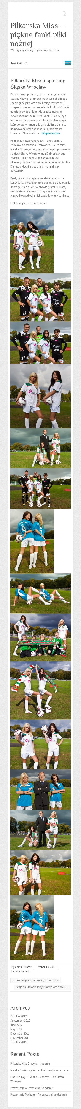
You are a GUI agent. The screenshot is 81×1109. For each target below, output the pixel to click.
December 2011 (20, 1033)
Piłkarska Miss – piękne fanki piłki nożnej (38, 34)
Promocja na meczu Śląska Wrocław (35, 980)
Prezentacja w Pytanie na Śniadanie (31, 1088)
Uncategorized (20, 971)
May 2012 (16, 1029)
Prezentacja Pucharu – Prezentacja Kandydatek (38, 1095)
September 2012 (20, 1020)
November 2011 (20, 1038)
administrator (23, 967)
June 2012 (16, 1025)
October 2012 (18, 1016)
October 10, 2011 (45, 967)
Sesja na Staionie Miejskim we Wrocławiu (42, 987)
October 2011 (18, 1042)
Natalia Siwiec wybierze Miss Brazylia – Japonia (39, 1070)
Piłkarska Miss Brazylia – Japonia (30, 1064)
